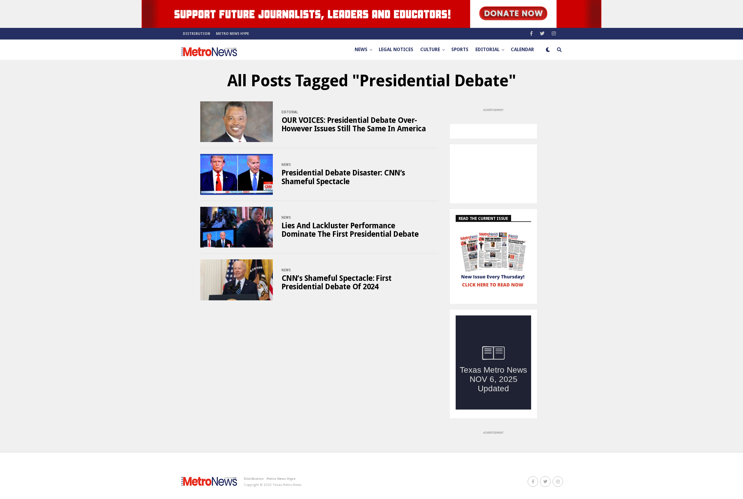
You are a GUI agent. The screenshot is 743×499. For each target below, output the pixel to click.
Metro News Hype (232, 34)
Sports (459, 49)
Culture (430, 49)
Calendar (522, 49)
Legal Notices (396, 49)
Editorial (487, 49)
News (361, 49)
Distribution (196, 34)
